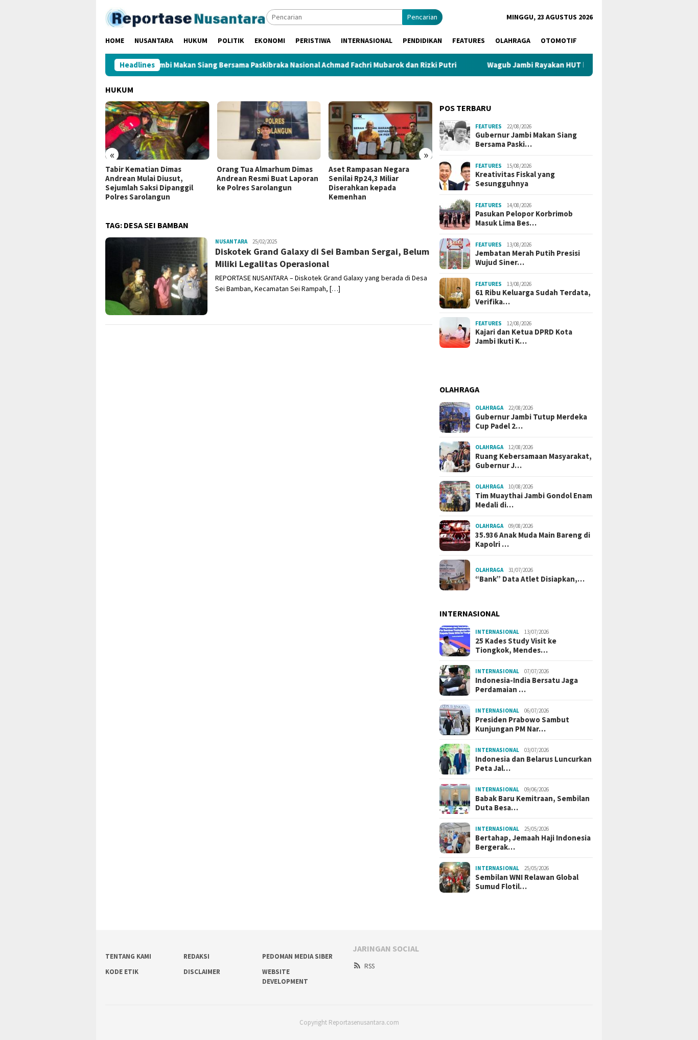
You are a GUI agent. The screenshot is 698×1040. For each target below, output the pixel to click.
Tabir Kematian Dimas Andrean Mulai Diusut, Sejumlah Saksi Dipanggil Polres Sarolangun (149, 183)
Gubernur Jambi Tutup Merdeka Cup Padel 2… (531, 421)
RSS (369, 966)
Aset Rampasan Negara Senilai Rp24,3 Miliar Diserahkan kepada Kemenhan (369, 183)
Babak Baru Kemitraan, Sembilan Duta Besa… (532, 803)
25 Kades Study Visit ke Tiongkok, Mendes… (515, 645)
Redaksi (196, 956)
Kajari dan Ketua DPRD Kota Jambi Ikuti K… (523, 336)
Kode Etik (121, 971)
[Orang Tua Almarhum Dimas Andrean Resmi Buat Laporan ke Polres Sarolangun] (268, 130)
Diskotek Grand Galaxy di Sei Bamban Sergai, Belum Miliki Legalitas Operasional (322, 257)
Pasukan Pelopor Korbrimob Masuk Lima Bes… (524, 218)
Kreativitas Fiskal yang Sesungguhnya (515, 179)
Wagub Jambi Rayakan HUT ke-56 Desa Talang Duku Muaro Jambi (569, 65)
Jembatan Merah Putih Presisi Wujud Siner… (527, 258)
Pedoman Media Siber (297, 956)
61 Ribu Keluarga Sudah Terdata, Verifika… (533, 297)
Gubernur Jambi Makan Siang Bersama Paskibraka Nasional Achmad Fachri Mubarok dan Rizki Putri (254, 65)
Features (488, 126)
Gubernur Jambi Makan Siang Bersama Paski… (526, 139)
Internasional (497, 631)
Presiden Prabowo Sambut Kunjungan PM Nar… (522, 724)
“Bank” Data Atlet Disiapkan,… (530, 579)
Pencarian (422, 16)
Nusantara (231, 241)
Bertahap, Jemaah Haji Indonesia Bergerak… (533, 842)
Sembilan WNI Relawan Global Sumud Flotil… (526, 882)
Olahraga (489, 407)
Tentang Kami (128, 956)
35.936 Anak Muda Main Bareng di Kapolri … (532, 539)
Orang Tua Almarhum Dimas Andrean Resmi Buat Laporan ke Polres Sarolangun (267, 178)
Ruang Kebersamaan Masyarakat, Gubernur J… (533, 461)
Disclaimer (201, 971)
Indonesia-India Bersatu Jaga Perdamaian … (526, 685)
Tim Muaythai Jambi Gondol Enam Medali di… (533, 500)
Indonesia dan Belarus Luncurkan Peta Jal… (533, 764)
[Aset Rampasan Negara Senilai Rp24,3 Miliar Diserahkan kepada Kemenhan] (380, 130)
